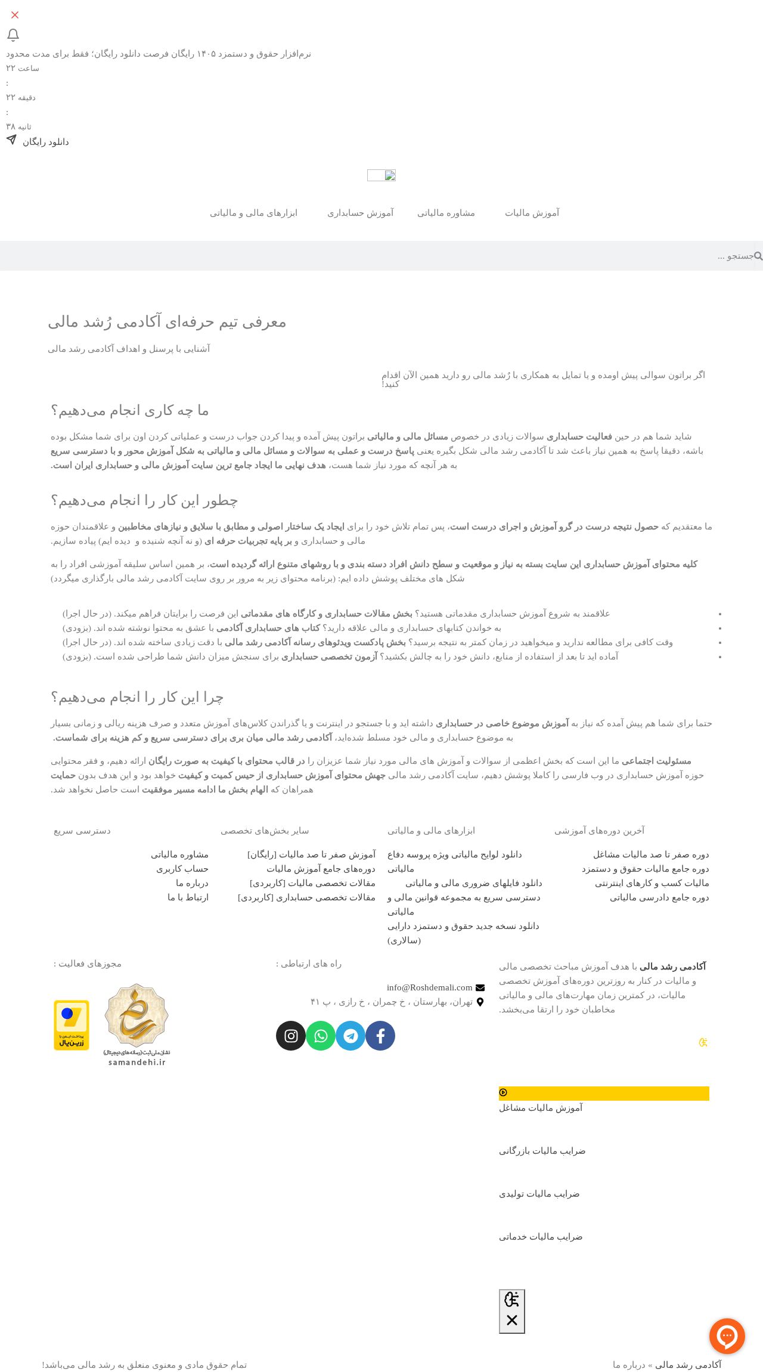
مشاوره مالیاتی (446, 213)
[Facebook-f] (380, 1036)
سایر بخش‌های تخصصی (265, 830)
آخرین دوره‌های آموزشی (599, 830)
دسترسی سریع (82, 830)
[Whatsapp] (321, 1036)
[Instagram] (291, 1036)
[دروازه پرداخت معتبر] (71, 1024)
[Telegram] (350, 1036)
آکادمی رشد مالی (688, 1365)
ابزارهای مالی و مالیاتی (431, 830)
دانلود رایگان (44, 142)
